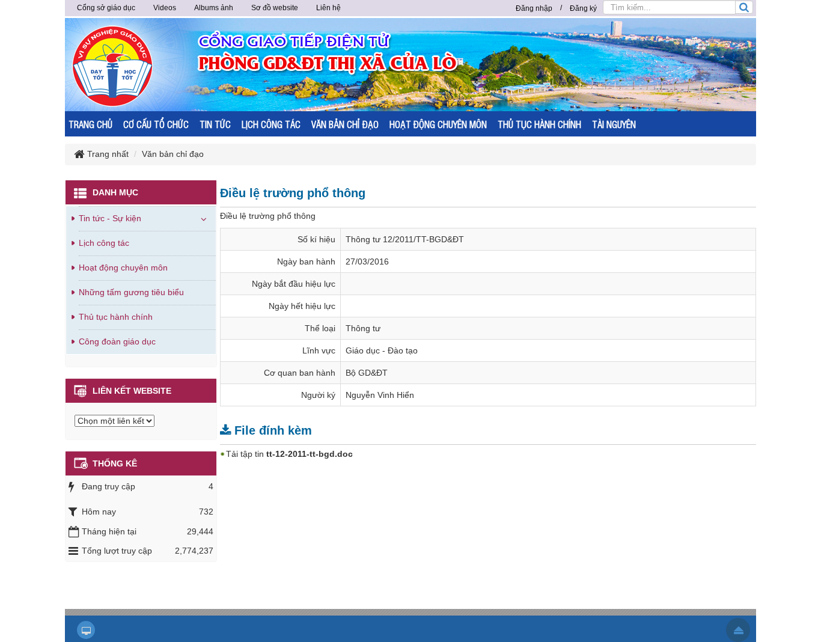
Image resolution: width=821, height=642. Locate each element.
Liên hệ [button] (328, 8)
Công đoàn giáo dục (117, 341)
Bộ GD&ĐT (367, 373)
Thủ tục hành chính (116, 317)
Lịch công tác (104, 243)
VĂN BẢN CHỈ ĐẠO (345, 124)
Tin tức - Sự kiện (110, 218)
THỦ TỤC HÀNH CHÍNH (539, 124)
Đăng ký (583, 8)
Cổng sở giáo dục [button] (106, 8)
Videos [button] (164, 8)
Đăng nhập (534, 8)
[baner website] (455, 64)
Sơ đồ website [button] (274, 8)
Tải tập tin (289, 454)
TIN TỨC (215, 124)
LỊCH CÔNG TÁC (271, 124)
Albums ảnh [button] (213, 8)
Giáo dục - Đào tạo (382, 350)
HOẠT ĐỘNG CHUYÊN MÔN (438, 124)
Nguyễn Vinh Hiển (380, 395)
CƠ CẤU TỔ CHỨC (156, 124)
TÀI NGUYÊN (614, 124)
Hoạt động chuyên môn (123, 267)
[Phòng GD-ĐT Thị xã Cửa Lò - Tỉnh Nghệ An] (113, 65)
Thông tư (363, 328)
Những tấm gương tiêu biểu (131, 292)
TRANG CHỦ (90, 124)
